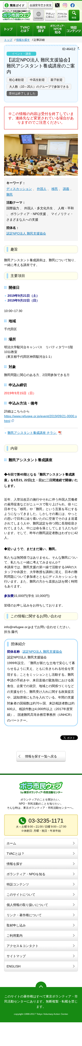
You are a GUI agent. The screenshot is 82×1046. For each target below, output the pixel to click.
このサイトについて (21, 894)
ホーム (11, 843)
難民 (9, 194)
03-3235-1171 (46, 820)
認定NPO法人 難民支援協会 (26, 233)
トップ (8, 39)
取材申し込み (16, 925)
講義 (66, 189)
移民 (54, 189)
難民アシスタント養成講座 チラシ (32, 433)
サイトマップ (16, 956)
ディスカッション (19, 189)
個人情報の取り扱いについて (27, 905)
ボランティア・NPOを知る (26, 874)
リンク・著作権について (24, 915)
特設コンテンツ (18, 884)
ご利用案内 (15, 935)
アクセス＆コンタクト (22, 946)
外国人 (41, 189)
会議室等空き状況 (40, 5)
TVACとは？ (15, 853)
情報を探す (23, 39)
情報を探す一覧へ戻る (41, 756)
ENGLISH (13, 966)
